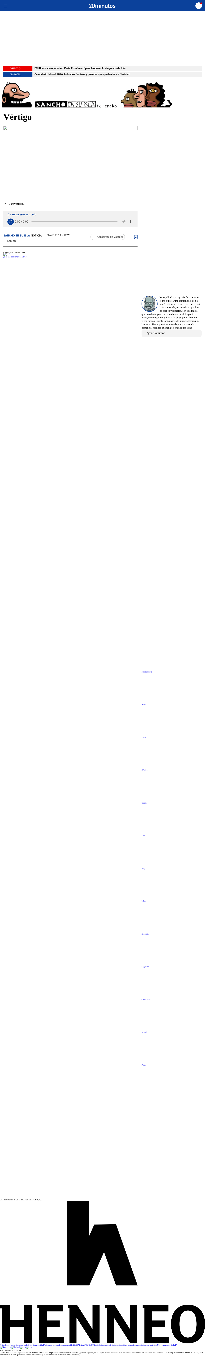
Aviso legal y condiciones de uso (13, 1345)
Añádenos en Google (110, 236)
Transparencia (64, 1345)
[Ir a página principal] (102, 6)
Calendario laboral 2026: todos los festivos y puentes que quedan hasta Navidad (81, 74)
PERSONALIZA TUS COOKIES (83, 1345)
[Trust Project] (12, 252)
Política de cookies (51, 1345)
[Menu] (5, 5)
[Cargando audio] (10, 222)
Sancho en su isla (16, 235)
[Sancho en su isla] (102, 94)
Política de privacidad (35, 1345)
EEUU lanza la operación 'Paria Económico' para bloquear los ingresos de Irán (80, 68)
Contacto (117, 1345)
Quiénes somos (127, 1345)
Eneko (11, 241)
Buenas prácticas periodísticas (145, 1345)
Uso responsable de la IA (167, 1345)
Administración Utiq (105, 1345)
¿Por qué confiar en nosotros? (15, 257)
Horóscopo (147, 672)
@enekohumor (156, 333)
